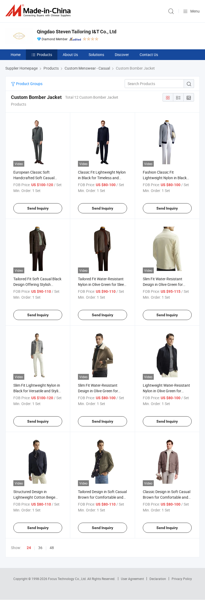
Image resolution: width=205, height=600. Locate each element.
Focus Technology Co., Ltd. (67, 579)
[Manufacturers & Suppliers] (39, 10)
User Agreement (132, 579)
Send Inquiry (38, 208)
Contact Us (149, 54)
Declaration (157, 579)
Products (44, 54)
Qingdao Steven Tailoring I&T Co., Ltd (76, 31)
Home (16, 54)
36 (40, 547)
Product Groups (28, 83)
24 (29, 548)
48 (52, 547)
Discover (122, 54)
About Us (70, 54)
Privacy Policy (182, 579)
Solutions (96, 54)
